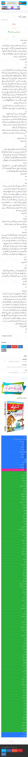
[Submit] (25, 378)
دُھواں (26, 370)
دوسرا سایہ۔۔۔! (25, 741)
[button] (3, 346)
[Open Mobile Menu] (25, 5)
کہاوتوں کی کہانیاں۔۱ (24, 359)
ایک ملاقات (11, 741)
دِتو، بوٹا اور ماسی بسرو (24, 364)
